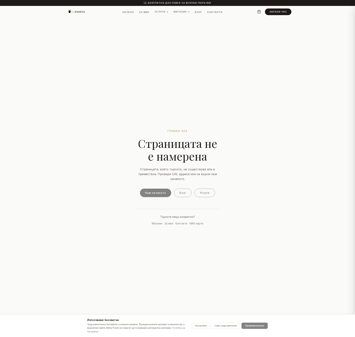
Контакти (214, 12)
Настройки (201, 325)
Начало (128, 12)
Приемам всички (254, 325)
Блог (198, 12)
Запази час (278, 11)
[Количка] (259, 12)
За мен (144, 12)
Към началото (155, 192)
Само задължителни (225, 325)
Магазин (180, 11)
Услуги (160, 11)
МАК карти (196, 223)
